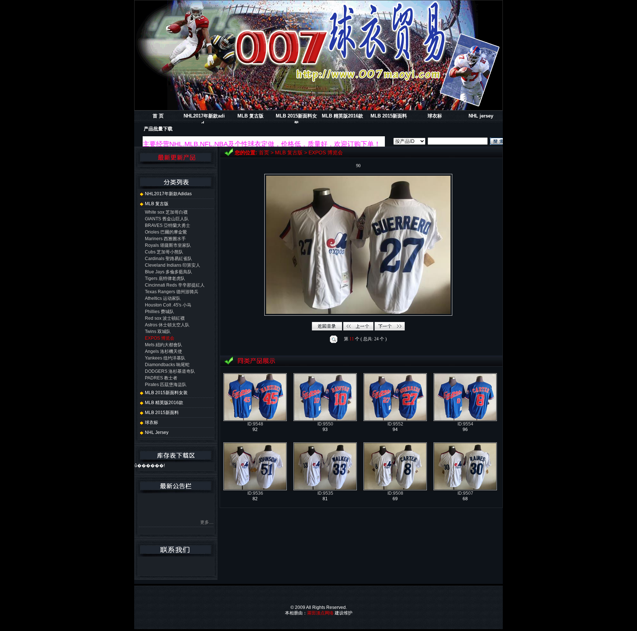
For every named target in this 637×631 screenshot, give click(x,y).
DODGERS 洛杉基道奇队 (170, 371)
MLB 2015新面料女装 (166, 392)
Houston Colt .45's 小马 (168, 305)
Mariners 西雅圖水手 (165, 238)
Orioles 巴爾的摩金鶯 (166, 232)
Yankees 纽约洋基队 (165, 358)
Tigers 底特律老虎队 (165, 278)
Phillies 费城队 (159, 311)
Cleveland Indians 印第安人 (172, 265)
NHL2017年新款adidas (168, 193)
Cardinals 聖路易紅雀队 (168, 258)
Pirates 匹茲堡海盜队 (166, 384)
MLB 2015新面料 (388, 116)
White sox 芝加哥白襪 (166, 212)
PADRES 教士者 (161, 378)
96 (465, 429)
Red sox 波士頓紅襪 (165, 318)
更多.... (206, 513)
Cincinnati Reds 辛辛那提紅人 (175, 285)
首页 (264, 152)
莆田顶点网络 (320, 613)
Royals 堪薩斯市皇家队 (168, 245)
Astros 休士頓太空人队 (167, 324)
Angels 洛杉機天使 (163, 351)
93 (325, 429)
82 (255, 498)
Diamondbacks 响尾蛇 (167, 364)
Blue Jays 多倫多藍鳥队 (168, 271)
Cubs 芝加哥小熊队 (164, 252)
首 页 (158, 116)
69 (395, 498)
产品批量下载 (158, 129)
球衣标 (435, 116)
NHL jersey (481, 116)
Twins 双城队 (158, 331)
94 (395, 429)
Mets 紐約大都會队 (163, 344)
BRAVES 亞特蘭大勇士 (167, 225)
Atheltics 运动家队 (163, 298)
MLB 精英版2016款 (342, 116)
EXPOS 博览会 (326, 152)
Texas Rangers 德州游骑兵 (171, 291)
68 (465, 498)
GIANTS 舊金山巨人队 (167, 218)
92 (255, 429)
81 (325, 498)
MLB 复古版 (250, 116)
